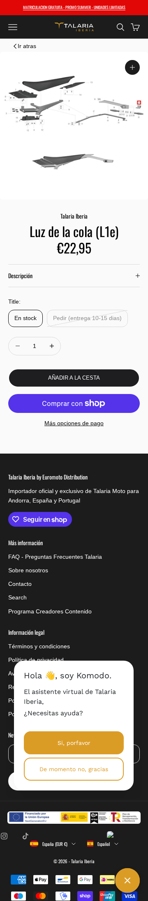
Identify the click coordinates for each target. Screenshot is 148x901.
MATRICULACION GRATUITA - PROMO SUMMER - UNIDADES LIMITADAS (74, 7)
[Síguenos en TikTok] (25, 836)
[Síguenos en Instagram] (4, 836)
